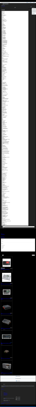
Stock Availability (34, 9)
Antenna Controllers (3, 31)
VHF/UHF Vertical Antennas (4, 42)
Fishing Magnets (3, 145)
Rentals (2, 149)
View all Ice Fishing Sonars (4, 92)
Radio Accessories (3, 218)
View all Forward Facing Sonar (5, 85)
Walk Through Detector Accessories (5, 152)
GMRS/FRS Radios (3, 204)
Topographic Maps (3, 159)
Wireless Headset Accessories (4, 187)
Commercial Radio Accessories (5, 212)
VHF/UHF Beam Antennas (4, 40)
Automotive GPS (3, 177)
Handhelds (3, 22)
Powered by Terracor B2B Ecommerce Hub (9, 404)
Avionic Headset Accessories (4, 216)
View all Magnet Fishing (4, 146)
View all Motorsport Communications (5, 186)
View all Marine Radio (4, 125)
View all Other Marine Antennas (5, 128)
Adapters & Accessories (4, 67)
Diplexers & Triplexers (4, 32)
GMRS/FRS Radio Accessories (5, 205)
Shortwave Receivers (4, 208)
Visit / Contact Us (3, 15)
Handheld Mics (3, 65)
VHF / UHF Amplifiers (4, 27)
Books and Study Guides (4, 69)
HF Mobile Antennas (4, 37)
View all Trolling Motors (4, 95)
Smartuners (3, 45)
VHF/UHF (2, 23)
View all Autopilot (3, 103)
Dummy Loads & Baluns (4, 33)
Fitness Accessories (3, 162)
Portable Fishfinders (4, 104)
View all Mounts (3, 225)
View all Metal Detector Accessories (5, 143)
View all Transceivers (4, 25)
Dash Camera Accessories (4, 175)
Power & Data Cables (4, 110)
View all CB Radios (3, 203)
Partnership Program (18, 376)
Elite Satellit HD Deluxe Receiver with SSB (5, 269)
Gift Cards (34, 2)
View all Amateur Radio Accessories (5, 56)
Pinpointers (3, 137)
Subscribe (31, 2)
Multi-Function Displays (4, 76)
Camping (2, 169)
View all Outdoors (3, 158)
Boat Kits (2, 111)
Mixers (2, 199)
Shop (15, 7)
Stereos (2, 129)
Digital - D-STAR (3, 24)
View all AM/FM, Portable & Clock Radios (6, 219)
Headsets (2, 66)
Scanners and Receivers (3, 234)
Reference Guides (3, 71)
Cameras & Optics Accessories (5, 167)
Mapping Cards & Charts (4, 109)
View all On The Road (4, 174)
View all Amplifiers (3, 28)
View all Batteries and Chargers (5, 58)
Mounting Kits (3, 222)
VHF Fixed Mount (3, 121)
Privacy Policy (2, 403)
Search (4, 392)
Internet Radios (3, 194)
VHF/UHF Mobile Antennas (4, 41)
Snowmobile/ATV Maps (4, 182)
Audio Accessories (3, 131)
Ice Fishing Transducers (4, 88)
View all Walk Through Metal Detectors (5, 153)
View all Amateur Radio (4, 21)
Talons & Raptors (3, 97)
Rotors (2, 34)
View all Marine (3, 75)
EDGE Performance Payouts (18, 378)
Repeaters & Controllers (4, 19)
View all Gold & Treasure (4, 140)
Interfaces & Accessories (4, 52)
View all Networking (3, 120)
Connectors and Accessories (4, 61)
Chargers (2, 57)
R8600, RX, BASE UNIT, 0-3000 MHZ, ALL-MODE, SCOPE (6, 343)
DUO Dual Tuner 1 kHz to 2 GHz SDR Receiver (5, 358)
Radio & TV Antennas (4, 220)
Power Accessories (3, 48)
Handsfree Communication (4, 122)
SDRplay (1, 313)
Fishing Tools (3, 114)
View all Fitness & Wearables (4, 163)
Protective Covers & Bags (4, 112)
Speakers (2, 55)
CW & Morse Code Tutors (4, 70)
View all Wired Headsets (4, 189)
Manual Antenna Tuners (4, 44)
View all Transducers (4, 117)
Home (1, 233)
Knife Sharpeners (3, 164)
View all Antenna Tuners (4, 46)
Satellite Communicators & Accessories (5, 191)
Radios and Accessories (4, 185)
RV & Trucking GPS (3, 178)
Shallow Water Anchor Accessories (5, 98)
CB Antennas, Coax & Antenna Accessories (6, 202)
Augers (2, 93)
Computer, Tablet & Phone (4, 224)
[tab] (18, 236)
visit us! (5, 398)
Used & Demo (2, 389)
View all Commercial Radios (4, 213)
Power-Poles (3, 96)
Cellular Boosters (3, 196)
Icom (1, 342)
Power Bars (3, 47)
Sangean (2, 283)
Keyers (2, 63)
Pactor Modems (3, 124)
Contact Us (27, 2)
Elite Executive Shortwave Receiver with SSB (5, 328)
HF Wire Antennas (3, 38)
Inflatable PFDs (3, 107)
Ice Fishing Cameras (4, 87)
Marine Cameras (3, 83)
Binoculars (3, 166)
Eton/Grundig (2, 372)
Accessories (3, 50)
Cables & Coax (3, 60)
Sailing (2, 81)
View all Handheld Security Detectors (5, 151)
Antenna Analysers (3, 30)
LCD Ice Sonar (3, 91)
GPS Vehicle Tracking (4, 179)
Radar (2, 80)
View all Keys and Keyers (4, 64)
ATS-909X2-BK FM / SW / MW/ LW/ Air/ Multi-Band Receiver (6, 298)
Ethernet (2, 118)
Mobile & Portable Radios (4, 211)
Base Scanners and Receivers (4, 207)
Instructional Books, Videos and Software (6, 139)
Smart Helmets (3, 184)
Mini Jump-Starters (3, 173)
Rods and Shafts (3, 138)
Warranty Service (5, 394)
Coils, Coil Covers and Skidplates (5, 136)
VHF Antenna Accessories (4, 126)
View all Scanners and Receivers (5, 209)
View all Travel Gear (3, 161)
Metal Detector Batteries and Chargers (5, 141)
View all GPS (3, 180)
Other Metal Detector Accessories (5, 142)
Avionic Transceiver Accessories (5, 215)
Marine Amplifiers (3, 130)
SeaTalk (2, 119)
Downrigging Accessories (4, 100)
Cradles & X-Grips (3, 223)
